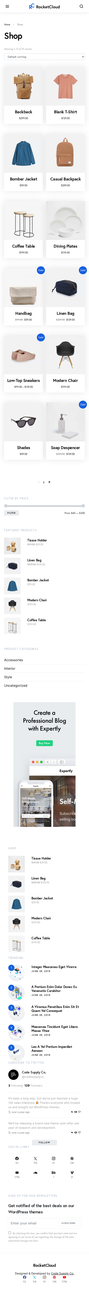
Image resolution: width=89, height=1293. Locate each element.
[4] (16, 1032)
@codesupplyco (33, 1076)
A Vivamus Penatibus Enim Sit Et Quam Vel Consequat (55, 1008)
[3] (16, 1012)
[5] (16, 1052)
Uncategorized (15, 685)
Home (7, 24)
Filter (11, 512)
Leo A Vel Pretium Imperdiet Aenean (51, 1048)
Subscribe (68, 1223)
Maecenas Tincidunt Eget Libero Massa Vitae (54, 1028)
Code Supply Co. (34, 1072)
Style (8, 677)
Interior (9, 668)
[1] (16, 973)
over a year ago (21, 1112)
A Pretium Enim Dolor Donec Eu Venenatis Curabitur (54, 988)
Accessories (13, 660)
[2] (16, 992)
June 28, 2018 (40, 971)
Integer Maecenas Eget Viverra (53, 967)
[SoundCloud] (35, 1175)
